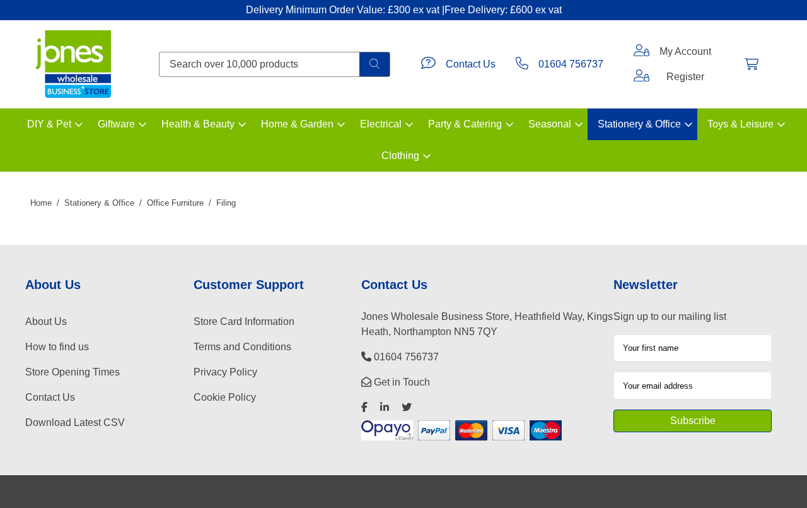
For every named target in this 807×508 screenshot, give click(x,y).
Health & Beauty (198, 124)
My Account (685, 51)
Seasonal (549, 124)
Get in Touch (400, 382)
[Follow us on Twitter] (407, 407)
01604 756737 (570, 64)
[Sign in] (641, 51)
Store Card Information (244, 321)
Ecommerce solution (444, 491)
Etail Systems (514, 491)
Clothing (400, 155)
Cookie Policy (225, 397)
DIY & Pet (49, 124)
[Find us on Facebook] (364, 407)
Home (41, 203)
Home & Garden (297, 124)
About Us (46, 321)
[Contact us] (428, 64)
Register (685, 76)
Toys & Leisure (740, 124)
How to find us (57, 346)
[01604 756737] (522, 64)
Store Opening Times (72, 372)
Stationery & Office (639, 124)
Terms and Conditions (242, 346)
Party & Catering (465, 124)
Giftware (116, 124)
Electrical (381, 124)
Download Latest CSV (75, 422)
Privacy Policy (225, 372)
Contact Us (471, 64)
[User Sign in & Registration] (641, 77)
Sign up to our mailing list (669, 316)
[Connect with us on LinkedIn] (384, 407)
